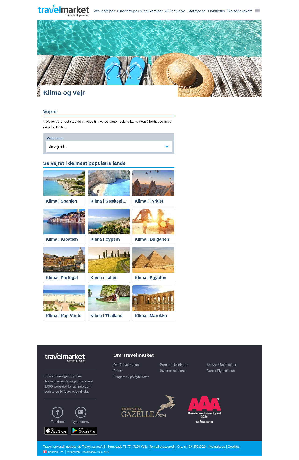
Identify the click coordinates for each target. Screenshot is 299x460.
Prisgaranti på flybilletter (131, 377)
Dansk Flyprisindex (221, 371)
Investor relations (172, 371)
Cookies (234, 446)
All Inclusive (175, 11)
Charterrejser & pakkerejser (140, 11)
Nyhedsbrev (80, 422)
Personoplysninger (174, 364)
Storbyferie (197, 11)
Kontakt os (217, 446)
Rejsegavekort (240, 11)
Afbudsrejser (104, 11)
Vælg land (55, 137)
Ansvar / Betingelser (221, 364)
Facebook (58, 422)
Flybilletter (216, 11)
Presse (118, 371)
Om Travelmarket (126, 364)
